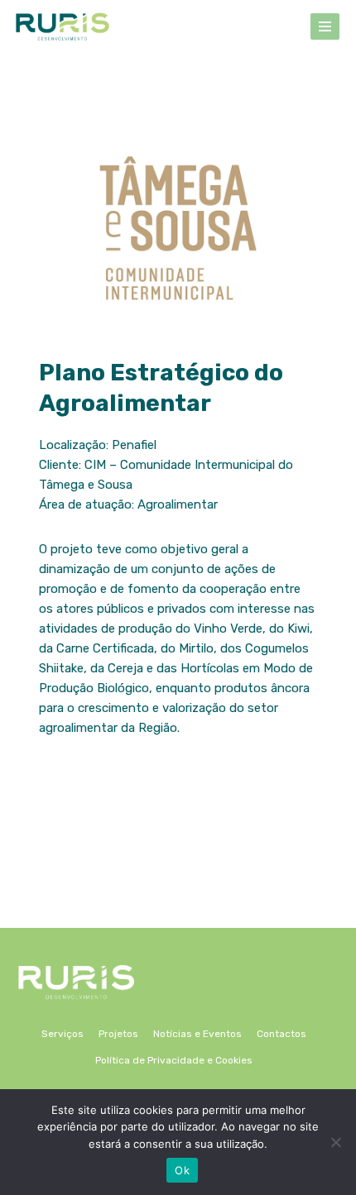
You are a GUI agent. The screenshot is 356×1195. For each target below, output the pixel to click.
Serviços (62, 1034)
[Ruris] (62, 26)
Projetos (118, 1034)
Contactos (281, 1034)
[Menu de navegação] (324, 26)
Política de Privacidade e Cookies (174, 1060)
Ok (182, 1170)
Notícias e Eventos (197, 1034)
